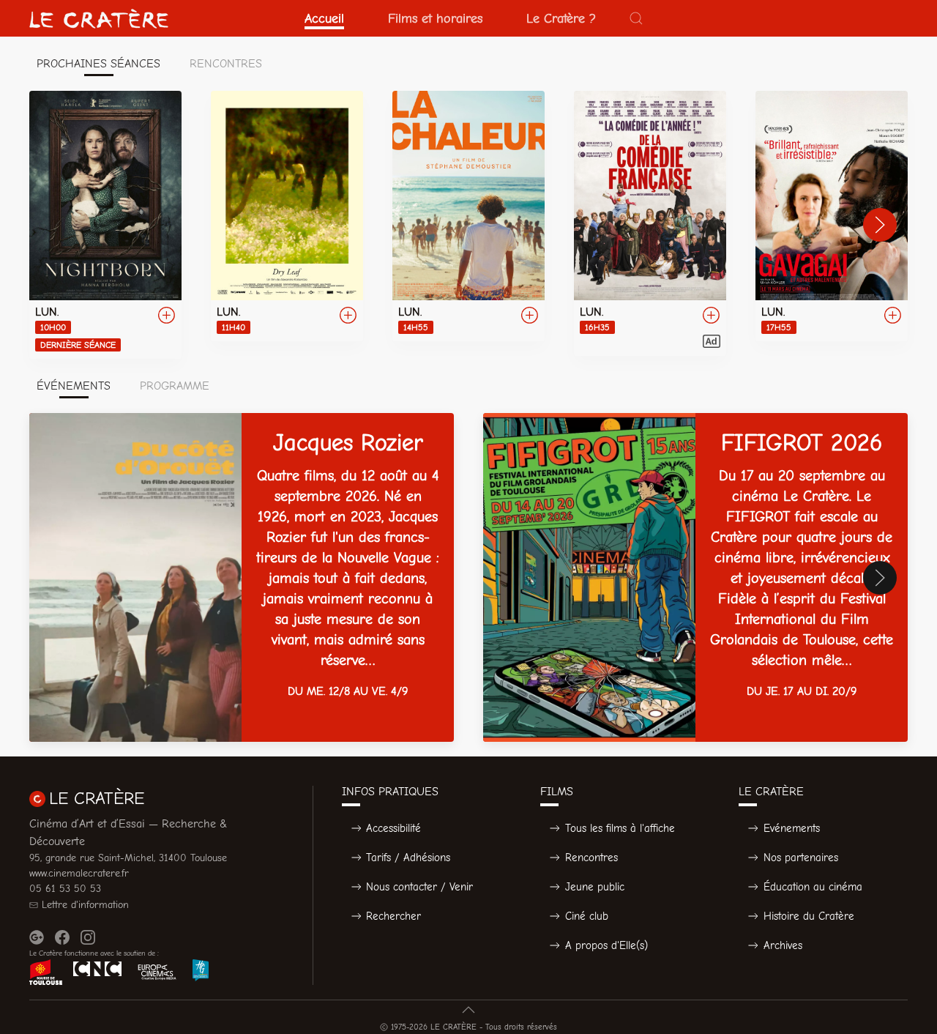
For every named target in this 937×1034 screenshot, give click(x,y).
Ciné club (586, 916)
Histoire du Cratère (809, 916)
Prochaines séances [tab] (98, 63)
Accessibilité (393, 828)
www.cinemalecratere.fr (79, 873)
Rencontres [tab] (226, 63)
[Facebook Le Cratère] (62, 937)
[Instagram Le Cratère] (88, 937)
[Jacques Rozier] (241, 577)
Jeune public (594, 886)
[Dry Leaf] (287, 216)
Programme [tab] (174, 386)
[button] (636, 18)
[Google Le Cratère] (36, 937)
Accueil (324, 18)
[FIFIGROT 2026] (695, 577)
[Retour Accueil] (98, 18)
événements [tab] (74, 386)
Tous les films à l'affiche (620, 828)
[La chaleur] (468, 216)
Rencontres (591, 857)
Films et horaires (435, 18)
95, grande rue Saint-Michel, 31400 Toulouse (128, 858)
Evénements (792, 828)
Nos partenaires (801, 857)
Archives (783, 945)
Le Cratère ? (561, 18)
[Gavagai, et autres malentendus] (831, 216)
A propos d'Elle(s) (606, 945)
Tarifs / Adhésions (408, 857)
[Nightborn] (105, 225)
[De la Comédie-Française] (650, 223)
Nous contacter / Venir (419, 886)
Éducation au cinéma (813, 886)
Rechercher (393, 916)
